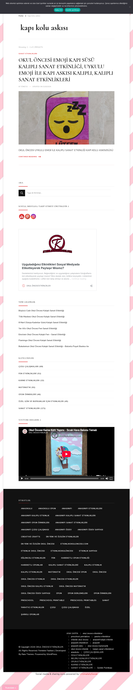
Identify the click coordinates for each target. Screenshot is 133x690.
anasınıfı (67, 508)
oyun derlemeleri (78, 593)
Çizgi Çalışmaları (29, 366)
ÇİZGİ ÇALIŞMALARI (93, 652)
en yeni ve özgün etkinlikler (62, 536)
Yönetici (24, 87)
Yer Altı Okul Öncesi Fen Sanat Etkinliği (38, 328)
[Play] (22, 478)
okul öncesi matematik (72, 586)
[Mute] (107, 478)
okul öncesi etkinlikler (64, 579)
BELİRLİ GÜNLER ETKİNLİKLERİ (86, 658)
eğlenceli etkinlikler (33, 558)
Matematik (25, 387)
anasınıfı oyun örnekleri (35, 522)
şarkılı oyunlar (30, 614)
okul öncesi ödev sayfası (35, 593)
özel (87, 607)
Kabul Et (58, 10)
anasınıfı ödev (63, 529)
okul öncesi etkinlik (33, 579)
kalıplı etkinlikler (31, 572)
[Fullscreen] (111, 478)
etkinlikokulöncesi (62, 551)
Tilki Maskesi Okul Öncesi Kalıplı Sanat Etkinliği (42, 316)
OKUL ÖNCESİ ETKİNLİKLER (49, 647)
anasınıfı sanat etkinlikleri (71, 522)
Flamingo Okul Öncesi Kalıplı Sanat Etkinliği (40, 340)
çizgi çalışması (70, 607)
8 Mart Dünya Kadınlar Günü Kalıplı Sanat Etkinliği (43, 322)
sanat (105, 600)
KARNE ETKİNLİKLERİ (81, 664)
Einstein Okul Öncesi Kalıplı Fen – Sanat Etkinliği (42, 334)
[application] (66, 454)
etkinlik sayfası (88, 551)
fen (53, 558)
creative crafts (30, 536)
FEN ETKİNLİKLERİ (28, 373)
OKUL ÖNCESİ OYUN (76, 572)
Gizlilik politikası (72, 10)
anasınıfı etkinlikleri (90, 508)
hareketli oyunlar (32, 565)
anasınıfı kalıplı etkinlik (35, 515)
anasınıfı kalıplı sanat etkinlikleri (75, 515)
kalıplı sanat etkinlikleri (103, 649)
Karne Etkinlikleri (29, 380)
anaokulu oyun (47, 508)
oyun (59, 593)
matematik (54, 572)
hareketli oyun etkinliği (75, 558)
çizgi (53, 607)
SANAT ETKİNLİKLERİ (82, 667)
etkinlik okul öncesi (33, 551)
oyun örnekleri (102, 593)
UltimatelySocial (89, 674)
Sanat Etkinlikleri (28, 54)
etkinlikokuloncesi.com (74, 544)
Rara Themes (28, 654)
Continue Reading (28, 157)
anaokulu (26, 508)
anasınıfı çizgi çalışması (35, 529)
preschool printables (83, 600)
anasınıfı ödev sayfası (90, 529)
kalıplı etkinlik (93, 565)
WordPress (51, 654)
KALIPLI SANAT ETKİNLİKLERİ (63, 565)
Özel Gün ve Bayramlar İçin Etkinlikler (41, 401)
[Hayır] (129, 7)
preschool (27, 600)
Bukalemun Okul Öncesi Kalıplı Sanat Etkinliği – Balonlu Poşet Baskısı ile (54, 346)
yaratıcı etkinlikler (32, 607)
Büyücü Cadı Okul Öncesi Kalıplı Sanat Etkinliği (41, 310)
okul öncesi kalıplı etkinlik (37, 586)
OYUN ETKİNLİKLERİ (81, 661)
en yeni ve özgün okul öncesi (38, 544)
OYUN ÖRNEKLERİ (27, 394)
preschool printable (52, 600)
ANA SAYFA (72, 633)
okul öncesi (100, 572)
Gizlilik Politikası (104, 667)
